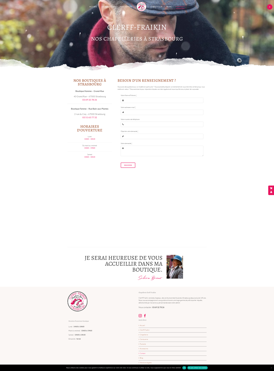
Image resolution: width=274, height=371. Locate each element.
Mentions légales (146, 363)
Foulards (143, 344)
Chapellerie (144, 335)
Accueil (142, 325)
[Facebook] (145, 315)
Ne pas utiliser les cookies (197, 368)
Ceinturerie (144, 339)
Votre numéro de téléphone (130, 119)
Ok (184, 368)
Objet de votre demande (129, 131)
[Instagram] (140, 315)
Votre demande (126, 143)
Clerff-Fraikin (144, 330)
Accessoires (144, 349)
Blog (141, 358)
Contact (142, 353)
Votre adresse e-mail (128, 107)
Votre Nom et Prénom (129, 95)
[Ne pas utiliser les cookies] (271, 368)
